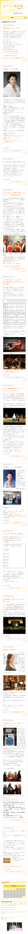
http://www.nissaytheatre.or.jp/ (10, 817)
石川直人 (11, 266)
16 (20, 893)
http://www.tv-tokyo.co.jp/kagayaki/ (11, 115)
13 (11, 893)
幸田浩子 (7, 709)
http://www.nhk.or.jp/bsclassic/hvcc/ (11, 140)
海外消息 (17, 58)
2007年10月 (10, 907)
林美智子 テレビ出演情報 (11, 69)
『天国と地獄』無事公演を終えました (15, 162)
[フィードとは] (3, 919)
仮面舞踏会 (7, 55)
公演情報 (17, 181)
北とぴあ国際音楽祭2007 (16, 447)
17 (23, 893)
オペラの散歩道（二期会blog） (14, 6)
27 (11, 897)
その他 (18, 820)
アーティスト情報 (11, 58)
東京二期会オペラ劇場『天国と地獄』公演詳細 (12, 866)
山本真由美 (7, 636)
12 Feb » (6, 898)
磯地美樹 (15, 266)
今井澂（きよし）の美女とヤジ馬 (14, 511)
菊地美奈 (7, 520)
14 (14, 893)
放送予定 (17, 151)
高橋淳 (19, 266)
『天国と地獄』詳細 (17, 451)
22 (17, 895)
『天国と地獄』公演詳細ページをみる (10, 372)
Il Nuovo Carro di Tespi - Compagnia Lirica (12, 53)
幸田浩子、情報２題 (9, 650)
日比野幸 (7, 266)
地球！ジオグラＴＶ (13, 199)
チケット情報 (12, 377)
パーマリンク (23, 58)
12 (8, 893)
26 (8, 897)
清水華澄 (12, 55)
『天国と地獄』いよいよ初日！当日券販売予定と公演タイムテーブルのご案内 (15, 282)
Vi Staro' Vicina (12, 512)
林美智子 (7, 148)
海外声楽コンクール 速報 (11, 28)
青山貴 (15, 55)
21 (14, 895)
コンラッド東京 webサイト (16, 860)
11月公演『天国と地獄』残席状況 (13, 534)
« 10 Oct (2, 898)
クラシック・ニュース (8, 176)
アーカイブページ (22, 911)
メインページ (16, 911)
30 (20, 897)
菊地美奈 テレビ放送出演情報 (13, 467)
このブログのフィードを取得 (7, 917)
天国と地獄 (7, 179)
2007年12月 (10, 909)
